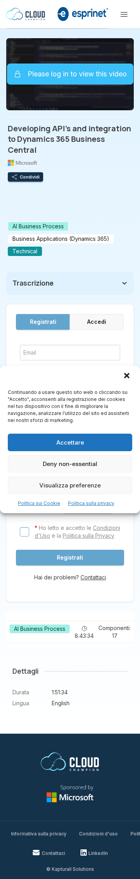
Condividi (30, 177)
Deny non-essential (70, 464)
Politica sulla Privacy (88, 535)
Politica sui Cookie (39, 503)
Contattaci (93, 577)
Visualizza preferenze (70, 485)
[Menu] (124, 14)
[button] (127, 376)
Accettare (70, 442)
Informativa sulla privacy (38, 834)
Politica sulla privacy (91, 503)
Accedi (96, 321)
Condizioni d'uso (98, 834)
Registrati (43, 321)
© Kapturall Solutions (70, 869)
